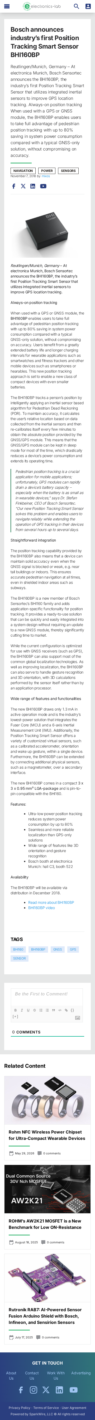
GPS (73, 949)
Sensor (19, 958)
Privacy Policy (19, 1408)
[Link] (66, 1010)
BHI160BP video (41, 907)
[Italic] (22, 1010)
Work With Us (56, 1375)
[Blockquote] (53, 1010)
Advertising (81, 1373)
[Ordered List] (41, 1010)
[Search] (76, 6)
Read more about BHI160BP (51, 902)
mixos (46, 176)
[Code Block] (60, 1010)
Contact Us (32, 1375)
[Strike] (34, 1010)
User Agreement (74, 1408)
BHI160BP (38, 949)
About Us (11, 1375)
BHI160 (18, 949)
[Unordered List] (47, 1010)
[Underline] (28, 1010)
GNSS (57, 949)
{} (72, 1010)
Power (47, 171)
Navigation (23, 171)
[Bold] (15, 1010)
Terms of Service (46, 1408)
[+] (15, 1016)
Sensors (68, 171)
